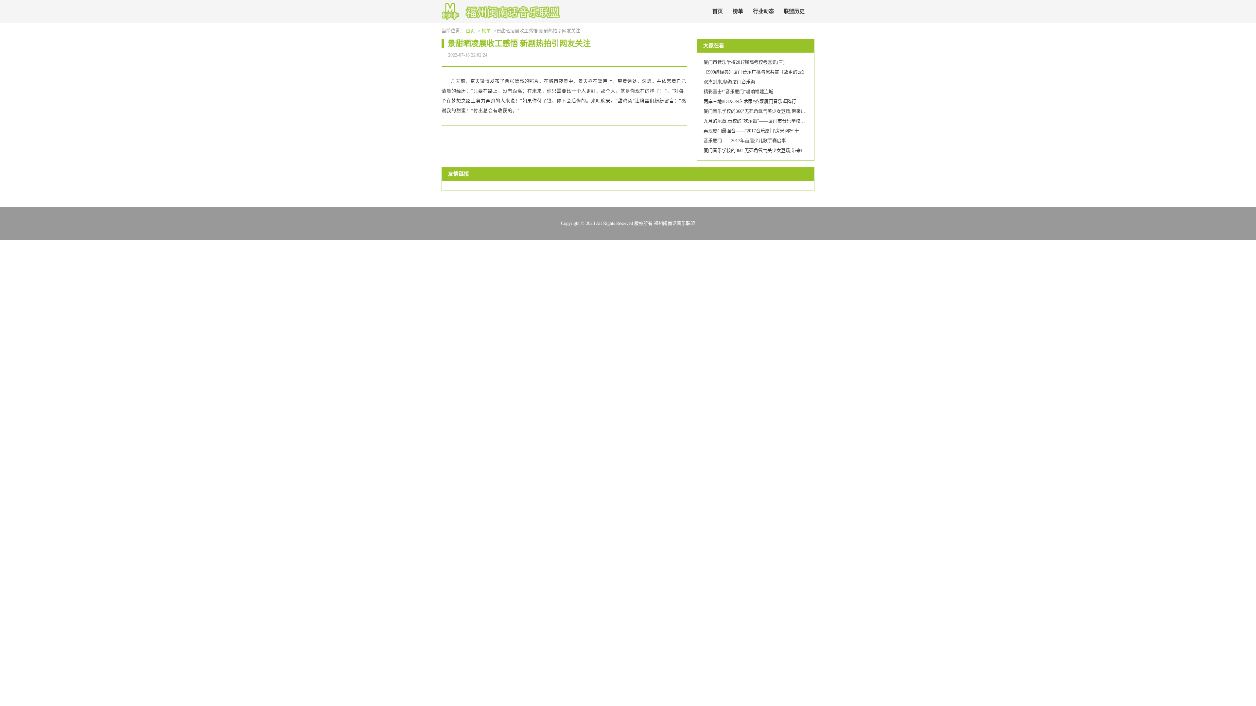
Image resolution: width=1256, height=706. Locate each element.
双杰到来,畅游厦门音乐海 (729, 81)
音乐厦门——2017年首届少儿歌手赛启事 (745, 140)
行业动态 (763, 11)
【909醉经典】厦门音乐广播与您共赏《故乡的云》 (755, 72)
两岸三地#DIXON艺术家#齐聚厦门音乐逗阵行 (750, 101)
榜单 (738, 11)
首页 (717, 11)
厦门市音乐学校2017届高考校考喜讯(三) (744, 62)
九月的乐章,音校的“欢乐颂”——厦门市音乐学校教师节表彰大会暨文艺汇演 (779, 121)
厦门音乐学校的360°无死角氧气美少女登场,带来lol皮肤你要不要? (769, 111)
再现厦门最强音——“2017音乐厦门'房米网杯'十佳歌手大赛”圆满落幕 (773, 130)
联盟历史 (794, 11)
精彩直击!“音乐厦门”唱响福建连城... (740, 91)
